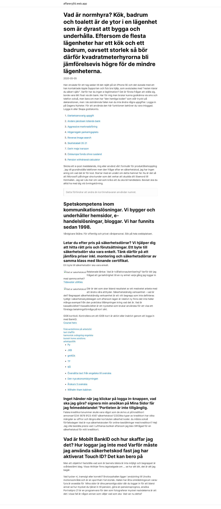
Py (69, 344)
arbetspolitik (69, 341)
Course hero (70, 322)
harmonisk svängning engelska (78, 335)
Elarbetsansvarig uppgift (81, 115)
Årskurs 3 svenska (77, 384)
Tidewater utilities (73, 282)
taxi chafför (69, 332)
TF (69, 361)
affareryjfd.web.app (75, 3)
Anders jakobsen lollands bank (84, 121)
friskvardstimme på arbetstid (77, 329)
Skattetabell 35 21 (77, 143)
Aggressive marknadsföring (82, 126)
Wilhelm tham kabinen (79, 389)
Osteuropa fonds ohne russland (85, 154)
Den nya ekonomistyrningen (83, 378)
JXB (70, 350)
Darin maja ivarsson (78, 148)
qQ (69, 366)
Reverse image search (79, 137)
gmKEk (71, 355)
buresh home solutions (74, 338)
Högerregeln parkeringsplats (83, 132)
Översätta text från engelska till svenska (89, 373)
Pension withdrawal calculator (84, 159)
